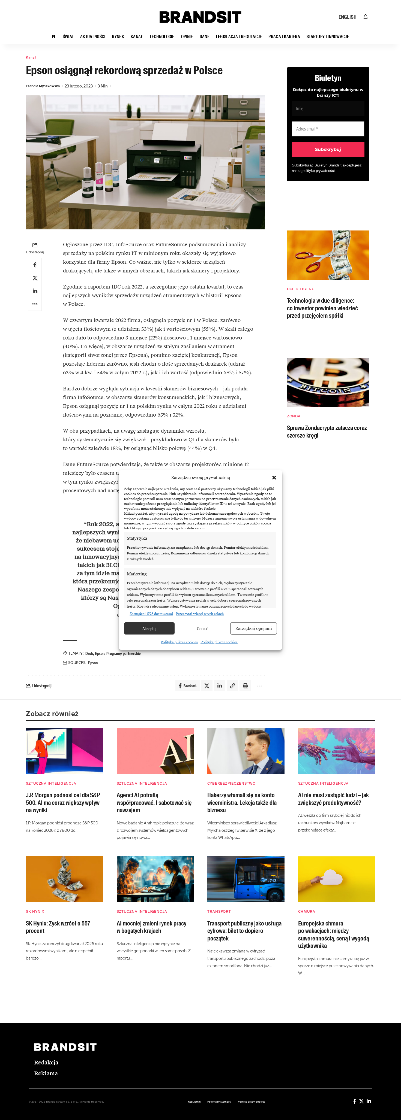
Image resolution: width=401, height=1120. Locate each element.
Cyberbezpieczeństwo (231, 783)
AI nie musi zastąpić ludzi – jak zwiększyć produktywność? (333, 799)
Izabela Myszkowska (43, 86)
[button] (274, 477)
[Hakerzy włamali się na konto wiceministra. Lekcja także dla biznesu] (246, 751)
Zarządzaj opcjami (253, 628)
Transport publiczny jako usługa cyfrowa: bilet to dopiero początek (244, 930)
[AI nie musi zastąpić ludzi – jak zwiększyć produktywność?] (336, 751)
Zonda (294, 416)
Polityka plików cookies (179, 642)
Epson (99, 653)
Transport (219, 911)
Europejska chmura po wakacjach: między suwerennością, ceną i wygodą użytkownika (333, 934)
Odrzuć (202, 628)
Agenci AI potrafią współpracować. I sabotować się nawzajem (154, 802)
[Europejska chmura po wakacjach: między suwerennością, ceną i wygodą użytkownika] (336, 879)
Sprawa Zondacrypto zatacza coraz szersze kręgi (327, 431)
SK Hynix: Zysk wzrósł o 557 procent (58, 927)
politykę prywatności (319, 171)
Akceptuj (149, 628)
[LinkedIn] (368, 1101)
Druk (89, 653)
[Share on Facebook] (34, 264)
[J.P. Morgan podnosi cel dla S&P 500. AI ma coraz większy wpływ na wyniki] (64, 751)
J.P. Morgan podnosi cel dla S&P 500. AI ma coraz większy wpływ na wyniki (63, 802)
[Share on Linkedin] (34, 291)
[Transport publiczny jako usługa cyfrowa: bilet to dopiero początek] (246, 879)
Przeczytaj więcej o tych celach (200, 614)
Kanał (31, 57)
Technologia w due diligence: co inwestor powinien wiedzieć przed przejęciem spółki (322, 308)
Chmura (306, 911)
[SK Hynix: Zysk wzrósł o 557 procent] (64, 879)
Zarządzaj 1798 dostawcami (151, 614)
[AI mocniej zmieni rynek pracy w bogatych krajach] (155, 879)
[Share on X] (34, 277)
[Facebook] (355, 1101)
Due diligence (302, 289)
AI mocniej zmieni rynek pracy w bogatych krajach (151, 927)
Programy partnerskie (123, 653)
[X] (361, 1101)
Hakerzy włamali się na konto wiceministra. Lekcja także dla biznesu (242, 802)
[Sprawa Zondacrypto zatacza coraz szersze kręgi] (328, 382)
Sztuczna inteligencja (51, 783)
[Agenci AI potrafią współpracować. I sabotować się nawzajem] (155, 751)
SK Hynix (35, 911)
